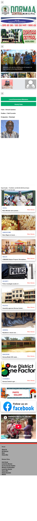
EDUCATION (6, 354)
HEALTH (5, 257)
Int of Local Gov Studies (8, 465)
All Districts (5, 451)
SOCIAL (5, 208)
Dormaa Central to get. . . (9, 381)
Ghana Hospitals (6, 472)
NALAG (4, 474)
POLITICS (5, 305)
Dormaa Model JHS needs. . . (11, 357)
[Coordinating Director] (30, 84)
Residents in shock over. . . (10, 332)
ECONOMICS (6, 379)
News (3, 453)
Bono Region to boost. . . (10, 235)
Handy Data (19, 104)
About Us (4, 449)
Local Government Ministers (18, 99)
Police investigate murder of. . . (11, 284)
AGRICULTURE (7, 232)
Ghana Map (5, 454)
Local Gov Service (7, 469)
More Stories (30, 209)
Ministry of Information (8, 467)
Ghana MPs (5, 471)
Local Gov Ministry (7, 464)
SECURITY (5, 281)
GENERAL (5, 330)
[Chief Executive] (7, 84)
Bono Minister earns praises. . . (11, 210)
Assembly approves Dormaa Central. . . (13, 308)
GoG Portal (5, 462)
